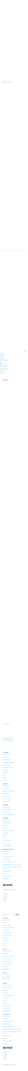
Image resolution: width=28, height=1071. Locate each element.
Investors (5, 757)
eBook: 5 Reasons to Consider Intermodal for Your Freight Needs (13, 485)
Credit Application (7, 859)
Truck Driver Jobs (7, 793)
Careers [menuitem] (2, 356)
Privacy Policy (6, 878)
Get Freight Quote (7, 846)
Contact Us (7, 739)
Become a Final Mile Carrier (9, 814)
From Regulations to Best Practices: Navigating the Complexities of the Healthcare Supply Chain (13, 653)
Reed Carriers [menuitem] (3, 369)
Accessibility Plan (7, 871)
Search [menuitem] (1, 371)
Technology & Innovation (8, 762)
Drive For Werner (7, 786)
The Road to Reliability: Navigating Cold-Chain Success (12, 411)
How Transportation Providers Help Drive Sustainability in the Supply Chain (13, 615)
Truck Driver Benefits (7, 798)
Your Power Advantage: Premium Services (12, 467)
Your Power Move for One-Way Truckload (12, 448)
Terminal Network (7, 759)
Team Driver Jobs (7, 796)
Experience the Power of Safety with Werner (13, 672)
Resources (5, 770)
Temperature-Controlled (8, 830)
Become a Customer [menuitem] (4, 360)
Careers (4, 777)
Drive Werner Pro (7, 801)
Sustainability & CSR (7, 767)
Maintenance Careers (8, 856)
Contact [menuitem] (1, 355)
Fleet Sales (5, 854)
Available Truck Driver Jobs (9, 791)
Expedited (5, 825)
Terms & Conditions (7, 876)
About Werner (6, 754)
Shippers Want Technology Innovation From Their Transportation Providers (14, 707)
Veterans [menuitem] (2, 358)
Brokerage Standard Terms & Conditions (12, 864)
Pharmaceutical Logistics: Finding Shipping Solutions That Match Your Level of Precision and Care (13, 634)
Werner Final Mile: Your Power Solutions (12, 558)
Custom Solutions (7, 840)
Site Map (5, 873)
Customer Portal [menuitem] (3, 368)
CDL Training (6, 788)
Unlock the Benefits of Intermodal (12, 541)
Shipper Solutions (7, 820)
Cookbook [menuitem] (2, 353)
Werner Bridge (6, 765)
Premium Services (7, 843)
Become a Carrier (7, 812)
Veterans (5, 780)
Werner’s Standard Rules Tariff (10, 861)
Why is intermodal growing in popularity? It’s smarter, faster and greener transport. (13, 504)
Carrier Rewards (6, 809)
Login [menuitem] (1, 361)
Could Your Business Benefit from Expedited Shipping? (12, 597)
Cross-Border (6, 833)
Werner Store (6, 772)
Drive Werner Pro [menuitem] (4, 365)
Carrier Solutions (6, 807)
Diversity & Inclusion (7, 935)
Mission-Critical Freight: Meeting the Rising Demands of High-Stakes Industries (13, 430)
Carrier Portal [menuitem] (3, 366)
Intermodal (5, 828)
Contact (4, 775)
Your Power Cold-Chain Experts (12, 394)
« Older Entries (6, 724)
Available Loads (6, 851)
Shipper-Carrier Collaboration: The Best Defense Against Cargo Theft (13, 689)
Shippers (13, 395)
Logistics (5, 835)
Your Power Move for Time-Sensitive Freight (13, 577)
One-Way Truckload (7, 822)
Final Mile (5, 838)
